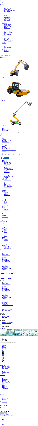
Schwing (3, 245)
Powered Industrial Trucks (8, 176)
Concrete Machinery (7, 34)
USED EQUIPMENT (5, 52)
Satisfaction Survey (7, 38)
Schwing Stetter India (7, 248)
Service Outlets (6, 193)
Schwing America (7, 247)
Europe (3, 231)
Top (12, 415)
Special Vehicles (6, 15)
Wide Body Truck (5, 304)
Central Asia (4, 238)
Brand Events (6, 210)
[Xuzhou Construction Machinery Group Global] (8, 0)
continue (1, 134)
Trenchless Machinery (7, 18)
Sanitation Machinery (7, 12)
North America (4, 228)
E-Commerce (2, 407)
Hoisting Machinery (7, 7)
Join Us (3, 42)
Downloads (6, 37)
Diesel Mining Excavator (6, 310)
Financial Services (7, 39)
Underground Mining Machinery (9, 10)
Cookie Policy (2, 415)
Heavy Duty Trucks (7, 29)
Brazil (5, 225)
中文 (3, 223)
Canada (5, 230)
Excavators (6, 27)
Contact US (6, 48)
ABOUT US (4, 43)
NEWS (3, 49)
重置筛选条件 (2, 328)
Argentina (5, 226)
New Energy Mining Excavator (7, 309)
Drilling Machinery (7, 20)
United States (6, 229)
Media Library (6, 51)
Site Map (9, 415)
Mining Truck (4, 303)
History (5, 202)
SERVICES (4, 35)
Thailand (5, 235)
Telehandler (6, 22)
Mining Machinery (7, 9)
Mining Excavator (6, 278)
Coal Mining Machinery (8, 19)
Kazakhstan (6, 240)
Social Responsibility (7, 47)
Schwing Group (6, 246)
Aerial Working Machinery (8, 14)
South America (4, 224)
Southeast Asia (4, 234)
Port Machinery (6, 13)
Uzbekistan (6, 239)
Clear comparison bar (12, 342)
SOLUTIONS (5, 23)
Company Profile (7, 201)
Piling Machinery (7, 17)
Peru (5, 227)
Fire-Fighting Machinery (8, 32)
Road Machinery (7, 28)
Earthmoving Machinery (8, 8)
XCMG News (6, 50)
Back (1, 220)
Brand (5, 45)
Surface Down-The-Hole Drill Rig (7, 305)
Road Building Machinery (8, 11)
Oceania (3, 243)
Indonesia (3, 237)
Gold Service (6, 36)
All (2, 253)
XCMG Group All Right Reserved (5, 414)
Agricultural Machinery (8, 33)
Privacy (6, 415)
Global (1, 2)
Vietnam (5, 236)
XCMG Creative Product (8, 41)
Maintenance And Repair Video (9, 40)
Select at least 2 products (4, 342)
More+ (3, 373)
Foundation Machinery (7, 184)
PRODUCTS (4, 160)
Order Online (2, 313)
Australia (5, 244)
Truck (5, 16)
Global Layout (6, 46)
